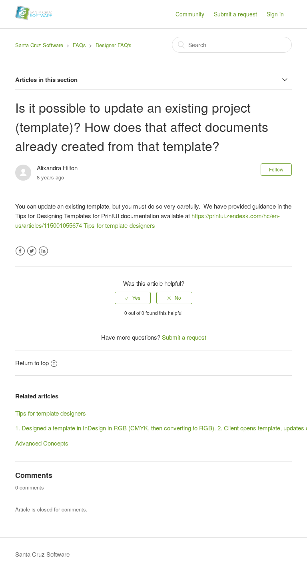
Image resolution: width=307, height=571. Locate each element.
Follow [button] (276, 169)
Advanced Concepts (41, 443)
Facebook (20, 251)
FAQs (79, 45)
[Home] (33, 18)
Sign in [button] (275, 14)
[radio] (133, 298)
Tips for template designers (50, 413)
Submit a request (235, 14)
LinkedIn (43, 251)
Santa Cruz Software (39, 45)
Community (189, 14)
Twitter (32, 251)
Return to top (32, 362)
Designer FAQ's (114, 45)
